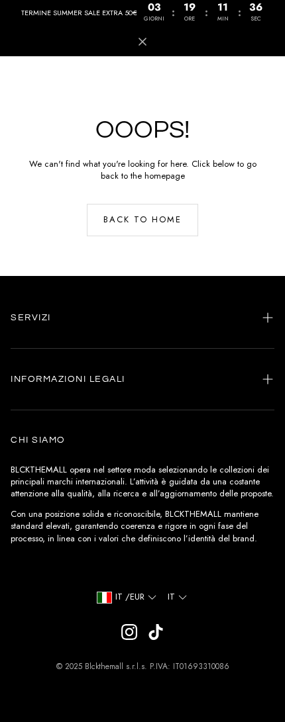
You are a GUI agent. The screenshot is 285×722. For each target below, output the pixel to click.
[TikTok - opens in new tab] (156, 632)
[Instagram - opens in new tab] (129, 632)
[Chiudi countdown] (142, 42)
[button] (142, 318)
